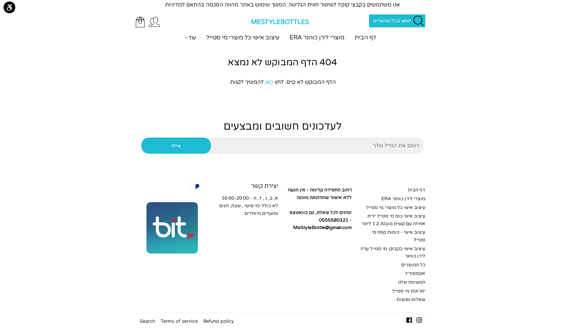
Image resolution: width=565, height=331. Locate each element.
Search (147, 321)
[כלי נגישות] (9, 7)
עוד (192, 37)
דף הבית (365, 37)
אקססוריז (415, 273)
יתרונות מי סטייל (408, 291)
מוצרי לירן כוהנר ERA (317, 37)
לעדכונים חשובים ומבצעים (282, 126)
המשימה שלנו (411, 282)
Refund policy (218, 321)
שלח (176, 146)
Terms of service (179, 321)
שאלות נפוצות (410, 299)
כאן (269, 82)
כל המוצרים (413, 265)
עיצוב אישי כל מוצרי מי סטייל (242, 37)
